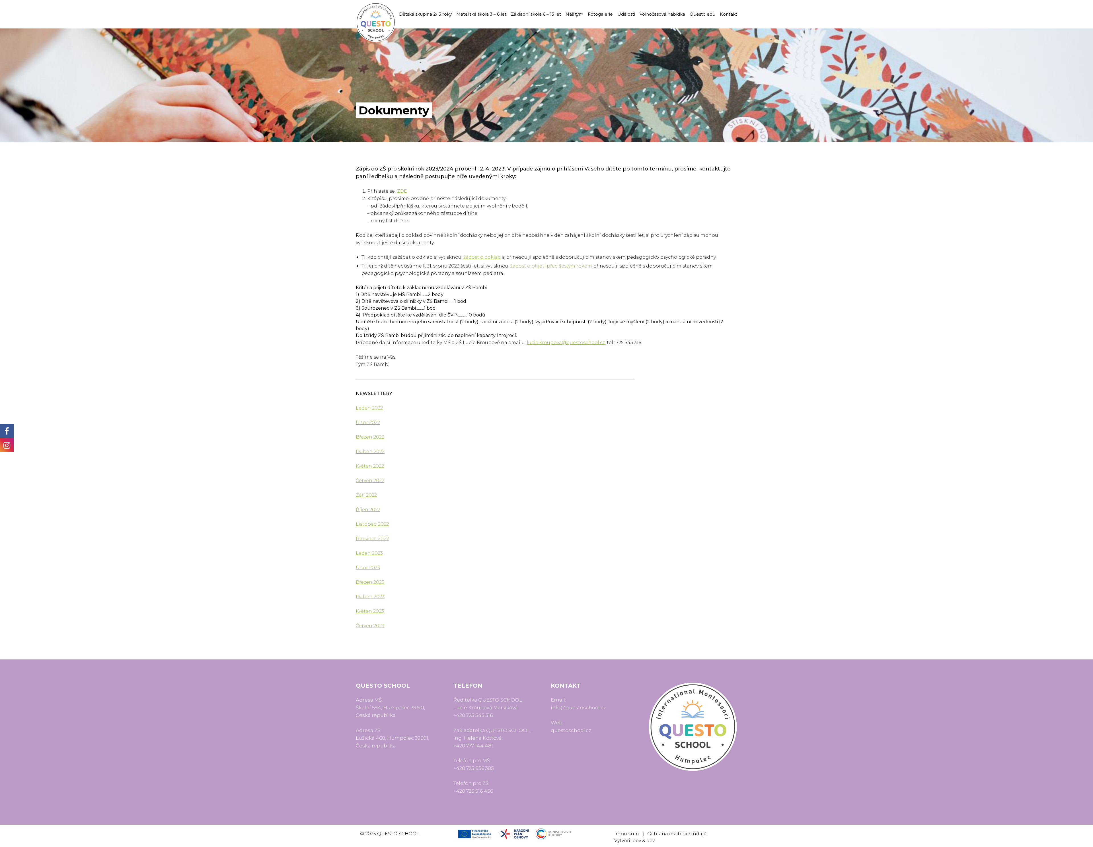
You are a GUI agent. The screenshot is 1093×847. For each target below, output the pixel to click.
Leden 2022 (369, 408)
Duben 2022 (370, 451)
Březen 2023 (370, 582)
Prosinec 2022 (372, 538)
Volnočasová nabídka (662, 14)
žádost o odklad (482, 257)
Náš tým (574, 14)
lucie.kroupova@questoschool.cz (566, 342)
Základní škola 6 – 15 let (536, 14)
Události (626, 14)
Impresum (626, 833)
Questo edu (702, 14)
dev (637, 840)
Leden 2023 (369, 553)
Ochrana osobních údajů (677, 833)
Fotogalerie (600, 14)
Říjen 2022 (368, 509)
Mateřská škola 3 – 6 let (481, 14)
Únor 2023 (368, 567)
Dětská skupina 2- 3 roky (425, 14)
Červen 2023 (370, 625)
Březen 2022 (370, 437)
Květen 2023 (370, 611)
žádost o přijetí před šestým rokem (551, 266)
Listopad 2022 (372, 524)
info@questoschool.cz (578, 707)
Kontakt (728, 14)
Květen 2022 (370, 466)
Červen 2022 (370, 480)
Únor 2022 (368, 422)
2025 (370, 833)
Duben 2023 (370, 596)
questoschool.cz (571, 730)
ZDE (402, 191)
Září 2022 (366, 495)
